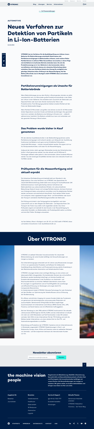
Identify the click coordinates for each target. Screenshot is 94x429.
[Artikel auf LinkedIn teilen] (4, 65)
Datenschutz (37, 423)
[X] (78, 423)
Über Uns (79, 1)
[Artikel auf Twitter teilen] (4, 61)
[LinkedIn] (70, 423)
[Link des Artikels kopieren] (4, 57)
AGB (56, 423)
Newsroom (72, 1)
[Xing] (74, 423)
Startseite (16, 423)
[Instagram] (85, 423)
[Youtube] (82, 423)
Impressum (26, 423)
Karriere (66, 1)
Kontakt (84, 1)
